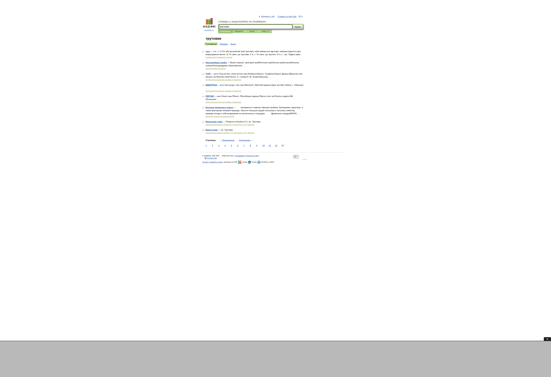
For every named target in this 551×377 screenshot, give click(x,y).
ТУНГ (208, 74)
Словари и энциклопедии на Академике (242, 21)
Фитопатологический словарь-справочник (223, 80)
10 (263, 145)
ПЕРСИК (210, 96)
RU (300, 17)
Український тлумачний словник (219, 57)
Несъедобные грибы (216, 62)
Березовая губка (214, 121)
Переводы (239, 31)
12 (276, 145)
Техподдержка (239, 156)
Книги (252, 31)
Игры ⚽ (265, 31)
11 (270, 145)
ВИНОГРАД (211, 85)
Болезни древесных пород (219, 107)
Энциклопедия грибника (216, 69)
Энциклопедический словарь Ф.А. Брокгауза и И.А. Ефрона (230, 125)
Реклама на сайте (252, 156)
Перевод (224, 44)
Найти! (298, 27)
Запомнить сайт (268, 17)
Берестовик (212, 130)
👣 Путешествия (210, 158)
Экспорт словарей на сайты (212, 162)
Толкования (225, 31)
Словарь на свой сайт (287, 17)
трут (208, 51)
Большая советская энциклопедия (220, 116)
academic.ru (209, 30)
